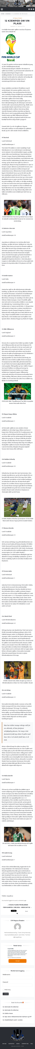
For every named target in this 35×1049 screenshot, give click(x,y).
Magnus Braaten (18, 18)
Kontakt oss (25, 1043)
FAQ (32, 1043)
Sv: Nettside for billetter (11, 1007)
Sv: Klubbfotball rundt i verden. (13, 1020)
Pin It (26, 911)
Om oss (4, 1043)
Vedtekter (11, 1043)
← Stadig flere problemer (17, 905)
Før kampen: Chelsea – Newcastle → (17, 907)
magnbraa (10, 896)
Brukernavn (6, 974)
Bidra (18, 1043)
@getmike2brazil (23, 364)
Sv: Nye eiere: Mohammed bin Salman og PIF (17, 1016)
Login (24, 900)
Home (2, 13)
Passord (5, 982)
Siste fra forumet (16, 1002)
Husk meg (7, 989)
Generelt (8, 13)
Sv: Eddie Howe (8, 1013)
